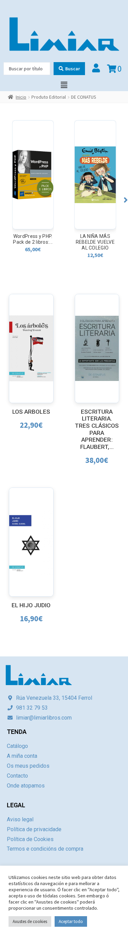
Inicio (21, 97)
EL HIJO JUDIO (31, 605)
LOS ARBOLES (31, 411)
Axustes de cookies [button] (30, 921)
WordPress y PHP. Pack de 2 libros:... (33, 239)
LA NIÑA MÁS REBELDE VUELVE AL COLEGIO (95, 242)
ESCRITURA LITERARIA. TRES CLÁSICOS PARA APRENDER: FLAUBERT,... (97, 429)
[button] (126, 200)
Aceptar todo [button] (71, 921)
